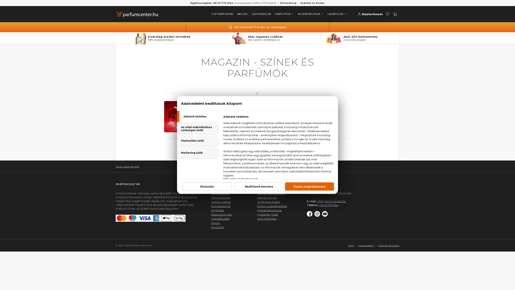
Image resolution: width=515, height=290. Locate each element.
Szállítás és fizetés (312, 3)
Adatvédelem (366, 245)
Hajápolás (217, 210)
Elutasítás (207, 186)
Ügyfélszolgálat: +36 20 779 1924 (211, 3)
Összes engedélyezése (309, 186)
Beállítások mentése (259, 186)
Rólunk (215, 223)
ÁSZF (351, 245)
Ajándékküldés (220, 218)
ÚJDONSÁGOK (261, 14)
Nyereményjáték (267, 214)
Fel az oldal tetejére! (127, 166)
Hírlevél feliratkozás (269, 210)
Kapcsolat (217, 227)
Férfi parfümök (220, 197)
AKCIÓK (242, 14)
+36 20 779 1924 (328, 205)
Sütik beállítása (267, 218)
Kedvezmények (267, 197)
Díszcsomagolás (221, 214)
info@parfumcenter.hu (331, 201)
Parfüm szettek (221, 201)
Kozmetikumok (221, 206)
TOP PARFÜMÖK (222, 14)
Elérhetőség (288, 3)
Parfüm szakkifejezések (272, 206)
